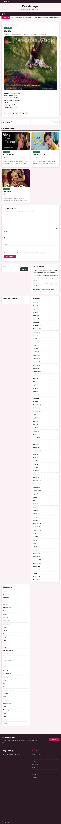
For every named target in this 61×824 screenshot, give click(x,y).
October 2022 (36, 447)
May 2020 (35, 543)
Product (5, 686)
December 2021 (37, 480)
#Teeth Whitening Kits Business (40, 795)
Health (4, 647)
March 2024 (36, 391)
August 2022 (36, 454)
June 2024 (35, 381)
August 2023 (36, 414)
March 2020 (36, 550)
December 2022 (37, 441)
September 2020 (37, 530)
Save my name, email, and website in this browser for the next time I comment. (24, 252)
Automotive (6, 601)
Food (4, 637)
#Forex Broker (44, 789)
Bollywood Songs (7, 607)
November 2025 (37, 328)
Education (5, 617)
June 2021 (35, 500)
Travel (4, 716)
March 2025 (36, 352)
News (4, 680)
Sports (4, 706)
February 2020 (36, 553)
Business (5, 610)
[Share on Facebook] (9, 113)
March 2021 (36, 510)
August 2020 (36, 533)
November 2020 (37, 523)
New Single (6, 677)
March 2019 (36, 573)
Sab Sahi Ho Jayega (9, 154)
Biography (5, 604)
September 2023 (37, 411)
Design (5, 614)
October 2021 (36, 487)
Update (5, 720)
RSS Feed (55, 740)
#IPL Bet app (36, 789)
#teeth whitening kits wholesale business (42, 798)
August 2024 (36, 375)
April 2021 (35, 507)
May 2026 (35, 309)
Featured (5, 630)
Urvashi (54, 121)
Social (4, 696)
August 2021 (36, 494)
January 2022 (36, 477)
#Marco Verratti (48, 801)
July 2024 (35, 378)
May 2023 (35, 424)
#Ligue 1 (43, 804)
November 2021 (37, 484)
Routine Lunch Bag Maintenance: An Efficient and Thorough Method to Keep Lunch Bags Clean (19, 789)
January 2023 (36, 437)
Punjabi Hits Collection (8, 690)
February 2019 (36, 576)
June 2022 (35, 461)
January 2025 (36, 358)
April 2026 (35, 312)
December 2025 (37, 325)
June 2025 (35, 342)
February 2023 (36, 434)
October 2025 (36, 332)
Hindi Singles (11, 24)
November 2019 (37, 563)
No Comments (42, 34)
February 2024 (36, 394)
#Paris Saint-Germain (38, 786)
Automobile (6, 597)
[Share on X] (13, 113)
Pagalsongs (30, 6)
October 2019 (36, 566)
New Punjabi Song (7, 673)
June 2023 (35, 421)
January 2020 (36, 556)
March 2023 (36, 431)
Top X (4, 713)
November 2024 (37, 365)
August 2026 (36, 302)
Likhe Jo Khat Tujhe (39, 154)
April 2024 (35, 388)
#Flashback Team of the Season (40, 807)
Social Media (6, 700)
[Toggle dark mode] (9, 14)
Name (6, 231)
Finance (5, 634)
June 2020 (35, 540)
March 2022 (36, 470)
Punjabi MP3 (6, 693)
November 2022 (37, 444)
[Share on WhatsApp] (16, 113)
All (3, 594)
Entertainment (6, 624)
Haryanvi (5, 644)
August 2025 (36, 335)
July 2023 (35, 418)
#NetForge (48, 786)
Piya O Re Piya (7, 191)
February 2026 (36, 319)
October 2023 (36, 408)
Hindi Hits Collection (8, 650)
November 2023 (37, 404)
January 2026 (36, 322)
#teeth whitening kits (38, 801)
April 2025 (35, 348)
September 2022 (37, 451)
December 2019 (37, 560)
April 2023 (35, 428)
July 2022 (35, 457)
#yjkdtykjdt (35, 804)
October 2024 (36, 368)
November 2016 (37, 579)
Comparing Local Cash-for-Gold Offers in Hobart (45, 275)
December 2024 (37, 362)
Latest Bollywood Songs (9, 660)
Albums (5, 591)
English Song (6, 620)
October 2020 (36, 527)
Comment (7, 214)
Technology (6, 710)
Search (5, 266)
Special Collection (7, 703)
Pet (4, 683)
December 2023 (37, 401)
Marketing (5, 670)
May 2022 (35, 464)
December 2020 (37, 520)
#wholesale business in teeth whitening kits (43, 792)
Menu (5, 14)
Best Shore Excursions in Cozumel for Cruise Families (37, 17)
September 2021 (37, 490)
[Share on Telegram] (19, 113)
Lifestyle (5, 667)
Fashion (5, 627)
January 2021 (36, 517)
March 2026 (36, 315)
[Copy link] (26, 113)
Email (6, 238)
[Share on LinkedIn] (23, 113)
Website (6, 244)
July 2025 (35, 338)
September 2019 (37, 569)
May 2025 (35, 345)
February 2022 (36, 474)
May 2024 (35, 385)
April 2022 (35, 467)
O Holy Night (7, 121)
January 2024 (36, 398)
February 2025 (36, 355)
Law (4, 663)
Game (4, 640)
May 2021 (35, 503)
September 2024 (37, 371)
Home (5, 24)
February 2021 (36, 513)
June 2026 (35, 305)
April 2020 (35, 546)
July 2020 (35, 536)
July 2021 (35, 497)
